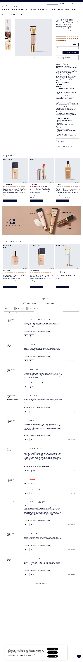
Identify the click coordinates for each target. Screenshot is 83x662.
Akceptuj (52, 649)
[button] (79, 656)
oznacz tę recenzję (71, 335)
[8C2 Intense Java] (65, 40)
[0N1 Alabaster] (65, 186)
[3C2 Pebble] (57, 36)
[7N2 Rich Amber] (77, 38)
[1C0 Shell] (8, 272)
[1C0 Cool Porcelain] (4, 186)
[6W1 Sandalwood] (75, 38)
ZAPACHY (33, 9)
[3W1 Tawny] (59, 38)
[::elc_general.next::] (78, 186)
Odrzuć (52, 652)
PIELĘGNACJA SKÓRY (17, 9)
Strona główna (5, 15)
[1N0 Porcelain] (67, 36)
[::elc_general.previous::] (56, 186)
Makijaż (11, 15)
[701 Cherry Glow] (30, 186)
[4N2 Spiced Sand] (67, 38)
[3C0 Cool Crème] (19, 186)
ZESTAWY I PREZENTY (57, 9)
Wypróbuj (74, 44)
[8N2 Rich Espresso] (63, 40)
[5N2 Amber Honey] (73, 38)
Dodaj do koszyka (70, 52)
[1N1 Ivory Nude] (15, 186)
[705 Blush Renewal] (35, 186)
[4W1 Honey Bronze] (57, 40)
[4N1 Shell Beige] (65, 38)
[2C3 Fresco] (71, 36)
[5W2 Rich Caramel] (71, 38)
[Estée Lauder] (9, 6)
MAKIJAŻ (27, 9)
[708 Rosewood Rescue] (44, 186)
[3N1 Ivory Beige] (57, 38)
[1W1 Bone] (63, 36)
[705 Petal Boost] (41, 186)
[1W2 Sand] (75, 36)
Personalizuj (52, 656)
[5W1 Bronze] (69, 38)
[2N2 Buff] (59, 36)
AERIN (47, 9)
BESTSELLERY (6, 9)
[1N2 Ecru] (69, 36)
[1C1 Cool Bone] (65, 36)
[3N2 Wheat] (63, 38)
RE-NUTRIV (41, 9)
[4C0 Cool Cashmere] (22, 186)
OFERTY (73, 9)
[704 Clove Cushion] (46, 186)
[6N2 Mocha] (59, 40)
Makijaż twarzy (17, 15)
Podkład (23, 15)
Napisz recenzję (50, 303)
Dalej (41, 585)
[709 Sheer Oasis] (37, 186)
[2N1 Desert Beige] (73, 36)
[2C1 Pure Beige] (61, 36)
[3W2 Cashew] (61, 38)
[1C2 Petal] (21, 272)
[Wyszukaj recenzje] (32, 312)
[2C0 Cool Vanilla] (11, 186)
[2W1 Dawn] (77, 36)
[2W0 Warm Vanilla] (17, 186)
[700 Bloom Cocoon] (39, 186)
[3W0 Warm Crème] (24, 186)
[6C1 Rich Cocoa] (61, 40)
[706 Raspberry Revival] (33, 186)
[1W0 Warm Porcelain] (8, 186)
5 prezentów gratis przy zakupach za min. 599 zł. (15, 1)
